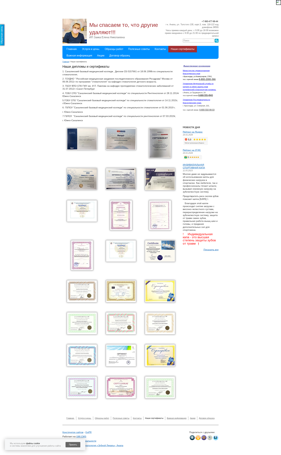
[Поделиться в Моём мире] (204, 437)
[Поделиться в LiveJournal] (209, 437)
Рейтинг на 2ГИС (192, 150)
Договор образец (119, 55)
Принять (73, 444)
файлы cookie (33, 443)
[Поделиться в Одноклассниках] (198, 437)
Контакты (160, 49)
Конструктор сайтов (72, 432)
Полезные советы (139, 49)
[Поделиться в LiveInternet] (215, 437)
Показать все (211, 249)
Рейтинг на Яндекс (193, 132)
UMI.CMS (81, 436)
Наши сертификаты (182, 49)
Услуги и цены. (91, 49)
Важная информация (79, 55)
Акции (100, 55)
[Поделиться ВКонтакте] (192, 437)
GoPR (88, 432)
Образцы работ (114, 49)
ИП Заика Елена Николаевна (107, 37)
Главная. (72, 49)
